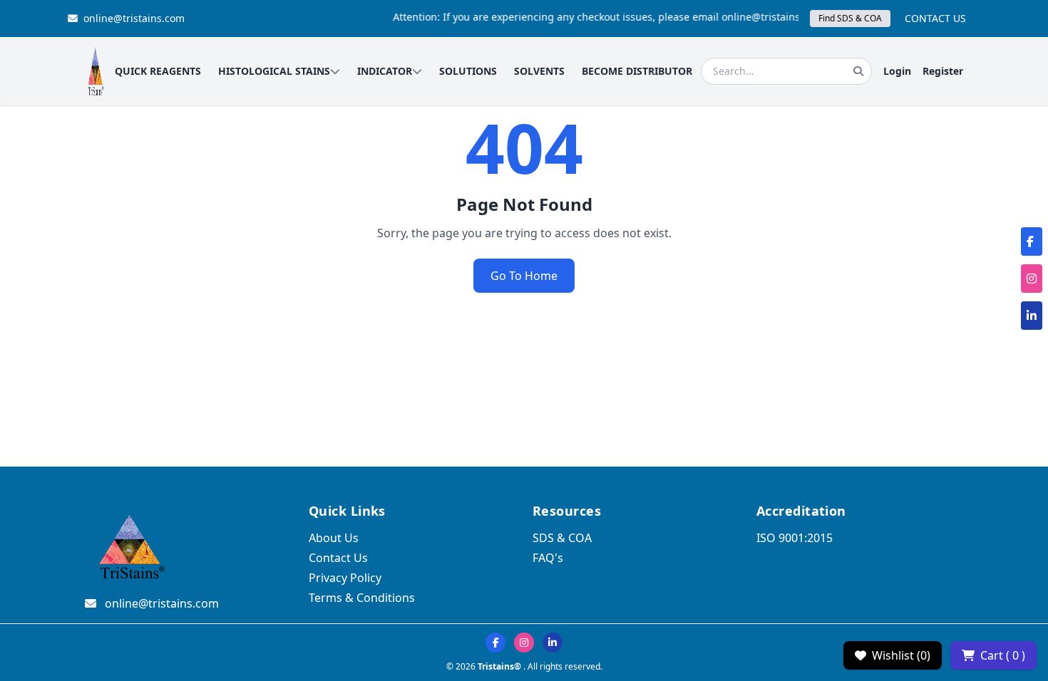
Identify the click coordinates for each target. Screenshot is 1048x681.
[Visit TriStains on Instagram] (524, 643)
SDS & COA (562, 538)
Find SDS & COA (850, 18)
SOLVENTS (539, 71)
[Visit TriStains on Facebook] (495, 643)
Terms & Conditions (362, 597)
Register (943, 71)
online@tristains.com (134, 18)
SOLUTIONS (468, 71)
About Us (334, 538)
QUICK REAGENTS (158, 71)
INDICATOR (384, 71)
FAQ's (548, 558)
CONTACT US (935, 18)
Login (897, 71)
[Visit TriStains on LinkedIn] (552, 643)
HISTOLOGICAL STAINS (274, 71)
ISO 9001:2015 (794, 538)
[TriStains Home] (95, 71)
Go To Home (524, 276)
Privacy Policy (345, 578)
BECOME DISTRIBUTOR (637, 71)
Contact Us (338, 558)
